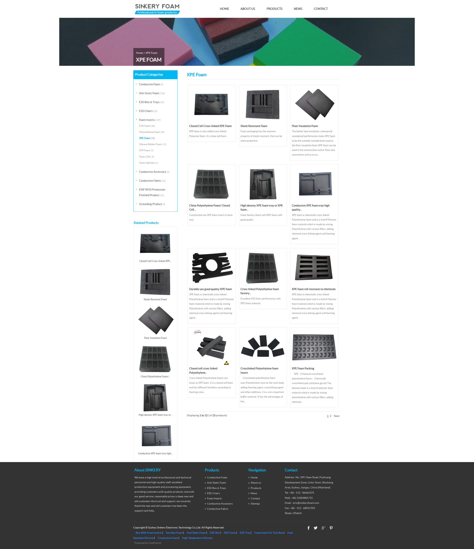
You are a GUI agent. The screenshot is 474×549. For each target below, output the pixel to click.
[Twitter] (315, 528)
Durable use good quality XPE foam (210, 289)
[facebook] (309, 528)
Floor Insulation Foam (305, 126)
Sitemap (255, 503)
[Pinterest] (331, 528)
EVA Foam (147, 126)
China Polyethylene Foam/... (155, 376)
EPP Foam (146, 150)
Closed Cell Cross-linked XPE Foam (210, 126)
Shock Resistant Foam (254, 126)
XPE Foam (147, 138)
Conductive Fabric (152, 180)
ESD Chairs (148, 111)
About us (248, 8)
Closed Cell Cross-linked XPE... (155, 261)
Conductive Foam (151, 84)
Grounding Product (152, 204)
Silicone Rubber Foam (152, 144)
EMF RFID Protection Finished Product (152, 192)
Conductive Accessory (154, 171)
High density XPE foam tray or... (155, 415)
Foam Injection (148, 162)
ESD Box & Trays (151, 102)
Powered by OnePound (147, 542)
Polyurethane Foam (152, 132)
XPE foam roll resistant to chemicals (314, 289)
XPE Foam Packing (303, 368)
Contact (321, 8)
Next (336, 415)
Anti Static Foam (152, 93)
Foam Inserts (150, 119)
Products (274, 8)
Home (224, 8)
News (298, 8)
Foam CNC (146, 156)
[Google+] (323, 528)
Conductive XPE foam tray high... (155, 453)
